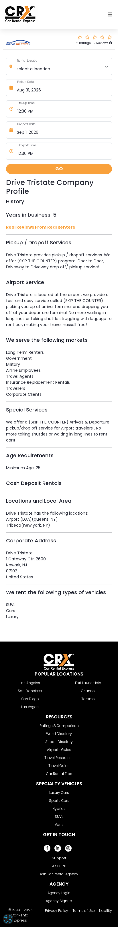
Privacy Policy (56, 910)
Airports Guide (59, 749)
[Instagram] (68, 848)
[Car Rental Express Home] (20, 14)
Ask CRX (59, 866)
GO (59, 168)
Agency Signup (59, 900)
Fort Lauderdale (88, 682)
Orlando (88, 690)
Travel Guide (59, 765)
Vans (59, 824)
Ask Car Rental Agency (59, 874)
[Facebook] (47, 848)
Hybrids (59, 808)
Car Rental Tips (59, 773)
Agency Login (59, 892)
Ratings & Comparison (59, 725)
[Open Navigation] (110, 14)
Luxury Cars (59, 792)
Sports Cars (59, 800)
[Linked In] (57, 848)
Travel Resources (59, 757)
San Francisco (30, 690)
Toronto (88, 698)
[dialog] (8, 919)
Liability (105, 910)
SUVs (59, 816)
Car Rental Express (20, 918)
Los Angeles (30, 682)
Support (59, 858)
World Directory (59, 733)
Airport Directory (59, 741)
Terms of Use (83, 910)
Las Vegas (30, 706)
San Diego (30, 698)
